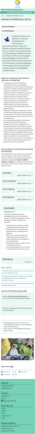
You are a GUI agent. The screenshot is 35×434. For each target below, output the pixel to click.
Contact (3, 398)
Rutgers (12, 323)
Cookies (3, 408)
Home (2, 16)
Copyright (3, 411)
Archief (3, 418)
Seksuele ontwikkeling (8, 26)
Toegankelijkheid (6, 416)
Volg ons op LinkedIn (13, 401)
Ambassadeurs (5, 396)
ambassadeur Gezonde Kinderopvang (17, 296)
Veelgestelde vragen (6, 388)
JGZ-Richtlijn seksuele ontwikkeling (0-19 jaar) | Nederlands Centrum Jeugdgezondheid (18, 272)
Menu (5, 12)
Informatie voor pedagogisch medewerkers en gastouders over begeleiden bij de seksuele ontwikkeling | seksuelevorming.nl (17, 278)
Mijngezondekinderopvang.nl (14, 426)
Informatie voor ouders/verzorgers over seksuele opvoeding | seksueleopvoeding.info (18, 284)
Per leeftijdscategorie (8, 31)
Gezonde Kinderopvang (7, 386)
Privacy (3, 413)
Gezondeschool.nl (11, 428)
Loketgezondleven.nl (12, 431)
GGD (12, 310)
